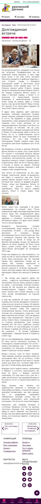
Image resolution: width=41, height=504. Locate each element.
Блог (14, 25)
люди (25, 37)
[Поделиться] (30, 41)
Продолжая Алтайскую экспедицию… (30, 427)
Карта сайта (27, 453)
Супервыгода (9, 451)
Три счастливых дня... (11, 426)
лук (16, 37)
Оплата (7, 17)
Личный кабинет (10, 442)
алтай (12, 37)
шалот (21, 37)
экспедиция (5, 37)
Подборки (35, 17)
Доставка (20, 17)
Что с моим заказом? (31, 2)
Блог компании (10, 445)
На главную (6, 25)
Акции (6, 448)
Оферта (17, 2)
